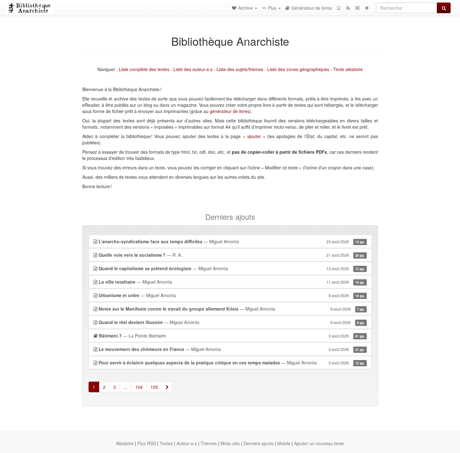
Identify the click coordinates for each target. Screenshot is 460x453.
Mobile (283, 443)
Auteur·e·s (186, 443)
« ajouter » (254, 136)
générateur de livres (229, 111)
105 (154, 387)
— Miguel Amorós (232, 241)
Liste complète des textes (144, 69)
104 (139, 387)
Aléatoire (125, 443)
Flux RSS (146, 443)
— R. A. (232, 255)
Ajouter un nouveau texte (319, 443)
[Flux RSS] (348, 8)
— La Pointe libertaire (232, 335)
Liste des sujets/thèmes (240, 69)
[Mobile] (338, 8)
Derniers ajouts (258, 443)
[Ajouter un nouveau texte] (366, 8)
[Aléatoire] (357, 8)
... (125, 387)
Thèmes (209, 443)
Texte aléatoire (348, 69)
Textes (166, 443)
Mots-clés (230, 443)
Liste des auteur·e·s (192, 69)
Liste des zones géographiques (298, 69)
